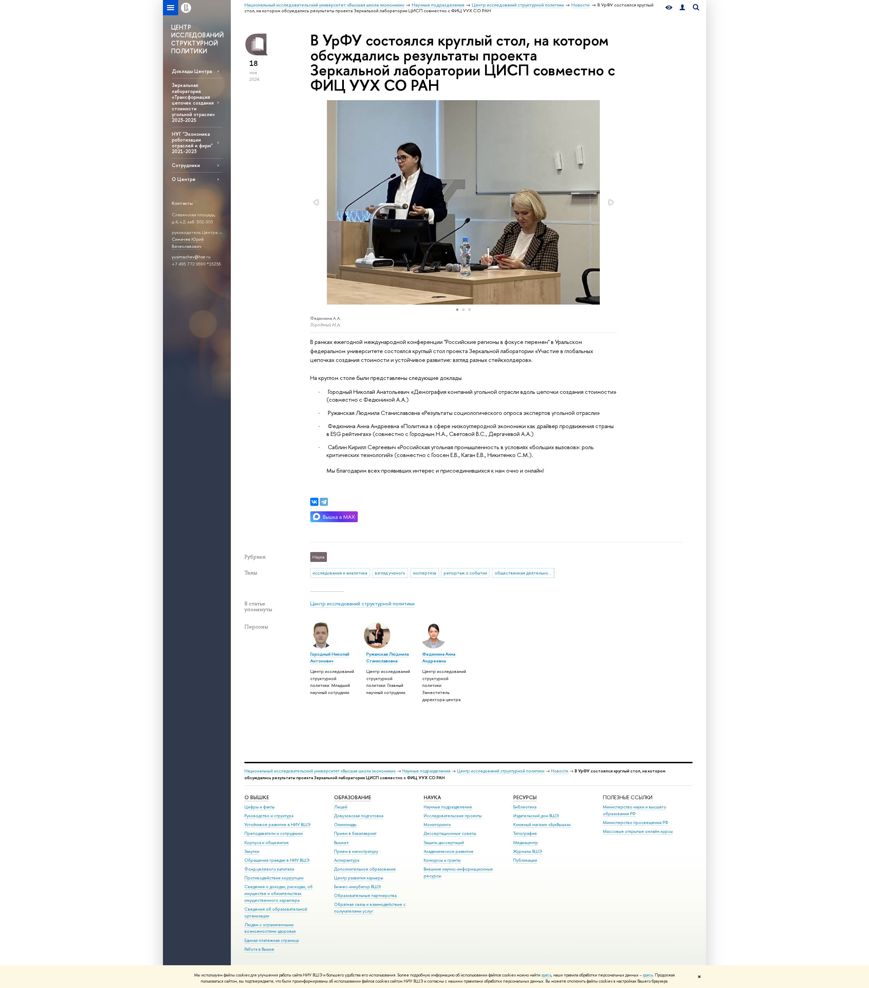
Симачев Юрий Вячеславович (188, 242)
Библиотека (524, 807)
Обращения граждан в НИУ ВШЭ (277, 860)
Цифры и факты (259, 807)
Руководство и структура (268, 816)
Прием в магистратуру (356, 851)
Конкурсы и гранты (442, 860)
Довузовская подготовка (358, 816)
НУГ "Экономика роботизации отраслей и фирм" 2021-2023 (192, 142)
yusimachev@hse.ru (191, 257)
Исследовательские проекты (453, 816)
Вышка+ (341, 842)
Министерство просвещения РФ (635, 822)
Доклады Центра (192, 71)
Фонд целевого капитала (269, 869)
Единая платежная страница (271, 940)
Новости (559, 771)
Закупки (251, 851)
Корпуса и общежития (266, 842)
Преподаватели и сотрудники (273, 833)
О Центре (184, 179)
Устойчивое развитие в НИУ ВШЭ (277, 824)
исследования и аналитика (340, 573)
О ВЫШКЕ (256, 797)
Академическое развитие (449, 851)
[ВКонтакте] (314, 502)
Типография (525, 833)
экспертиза (424, 573)
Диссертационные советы (450, 833)
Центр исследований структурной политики (362, 603)
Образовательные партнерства (365, 895)
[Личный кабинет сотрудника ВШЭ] (682, 7)
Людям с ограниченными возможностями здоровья (270, 928)
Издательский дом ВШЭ (536, 816)
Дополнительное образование (365, 869)
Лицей (340, 807)
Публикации (525, 860)
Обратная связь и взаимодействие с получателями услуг (370, 907)
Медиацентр (525, 842)
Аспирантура (346, 860)
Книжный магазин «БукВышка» (542, 824)
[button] (316, 202)
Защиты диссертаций (444, 842)
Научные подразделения (426, 771)
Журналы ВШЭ (527, 851)
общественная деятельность (525, 573)
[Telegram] (324, 502)
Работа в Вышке (259, 949)
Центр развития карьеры (358, 878)
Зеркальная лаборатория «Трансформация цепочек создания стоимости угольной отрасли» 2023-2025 (193, 102)
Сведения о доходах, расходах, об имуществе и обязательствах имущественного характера (278, 893)
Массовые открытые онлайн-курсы (638, 831)
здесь (546, 975)
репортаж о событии (465, 573)
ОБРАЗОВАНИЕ (352, 797)
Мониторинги (437, 824)
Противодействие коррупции (273, 878)
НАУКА (432, 797)
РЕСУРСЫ (525, 797)
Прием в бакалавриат (355, 833)
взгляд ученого (390, 573)
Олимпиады (345, 824)
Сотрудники (186, 165)
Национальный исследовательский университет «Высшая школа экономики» (320, 771)
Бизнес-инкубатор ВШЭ (357, 887)
